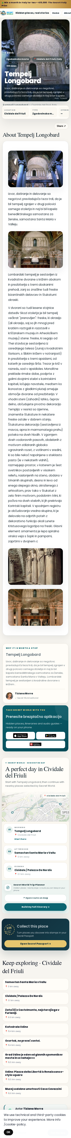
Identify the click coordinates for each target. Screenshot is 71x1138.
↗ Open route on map (35, 898)
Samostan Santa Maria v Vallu (34, 853)
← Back (9, 52)
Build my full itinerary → (36, 906)
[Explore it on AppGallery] (35, 744)
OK (8, 1132)
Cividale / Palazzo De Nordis (33, 870)
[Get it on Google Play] (50, 735)
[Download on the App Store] (20, 735)
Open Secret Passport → (35, 943)
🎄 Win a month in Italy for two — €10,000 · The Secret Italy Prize (34, 4)
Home (55, 12)
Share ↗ (61, 126)
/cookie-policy (15, 1124)
